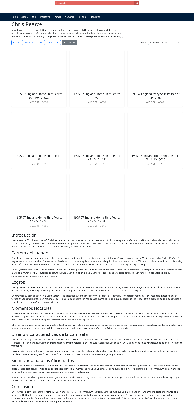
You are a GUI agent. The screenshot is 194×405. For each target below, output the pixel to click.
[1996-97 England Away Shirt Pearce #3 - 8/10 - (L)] (155, 70)
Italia (33, 16)
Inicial (15, 16)
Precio (16, 42)
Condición (29, 42)
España (24, 16)
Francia (57, 16)
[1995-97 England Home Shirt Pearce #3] (97, 70)
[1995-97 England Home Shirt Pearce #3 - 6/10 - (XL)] (97, 132)
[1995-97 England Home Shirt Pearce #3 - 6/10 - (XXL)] (155, 132)
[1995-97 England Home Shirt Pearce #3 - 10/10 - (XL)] (38, 70)
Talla (41, 42)
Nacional (82, 16)
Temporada (53, 42)
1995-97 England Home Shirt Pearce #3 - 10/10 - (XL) (38, 96)
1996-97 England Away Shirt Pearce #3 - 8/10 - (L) (155, 96)
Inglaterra (45, 16)
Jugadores (95, 16)
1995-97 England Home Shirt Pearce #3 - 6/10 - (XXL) (155, 157)
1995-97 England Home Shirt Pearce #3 (97, 96)
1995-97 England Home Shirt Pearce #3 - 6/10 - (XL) (97, 157)
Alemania (69, 16)
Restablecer (69, 42)
